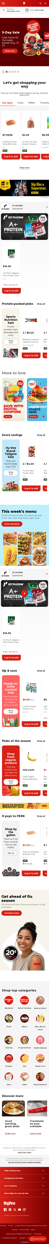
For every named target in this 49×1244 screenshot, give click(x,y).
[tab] (7, 103)
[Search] (40, 3)
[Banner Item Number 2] (12, 72)
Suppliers (22, 1238)
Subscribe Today (24, 1152)
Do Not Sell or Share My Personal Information (31, 1225)
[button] (38, 1239)
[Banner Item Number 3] (15, 72)
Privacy (10, 1225)
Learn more (35, 1133)
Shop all (41, 304)
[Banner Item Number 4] (18, 72)
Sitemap (3, 1225)
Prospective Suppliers (9, 1238)
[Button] (3, 71)
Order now (10, 1133)
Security (15, 1230)
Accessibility (24, 1242)
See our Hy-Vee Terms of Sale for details (24, 1162)
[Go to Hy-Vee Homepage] (24, 3)
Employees (37, 1234)
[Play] (24, 593)
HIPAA (33, 1230)
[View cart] (45, 3)
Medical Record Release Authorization (19, 1234)
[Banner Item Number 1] (9, 72)
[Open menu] (3, 3)
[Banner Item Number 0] (7, 72)
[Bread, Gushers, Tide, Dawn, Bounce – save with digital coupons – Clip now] (13, 399)
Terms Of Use (24, 1230)
